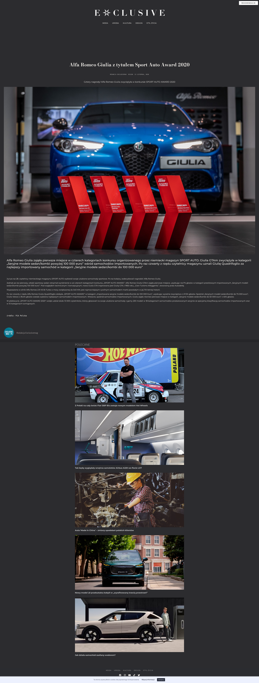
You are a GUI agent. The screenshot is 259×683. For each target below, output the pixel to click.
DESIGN (139, 23)
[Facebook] (120, 675)
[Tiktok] (134, 675)
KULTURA (127, 23)
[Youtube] (129, 675)
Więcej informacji (148, 680)
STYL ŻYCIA (151, 23)
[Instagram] (125, 675)
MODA (105, 23)
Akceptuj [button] (161, 679)
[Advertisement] (129, 40)
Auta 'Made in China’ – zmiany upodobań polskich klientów (104, 530)
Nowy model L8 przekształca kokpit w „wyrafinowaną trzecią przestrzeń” (111, 593)
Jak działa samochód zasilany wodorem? (95, 655)
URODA (115, 23)
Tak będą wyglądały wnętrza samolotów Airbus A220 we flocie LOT (108, 468)
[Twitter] (138, 675)
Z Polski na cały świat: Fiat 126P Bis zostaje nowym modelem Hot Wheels (111, 405)
